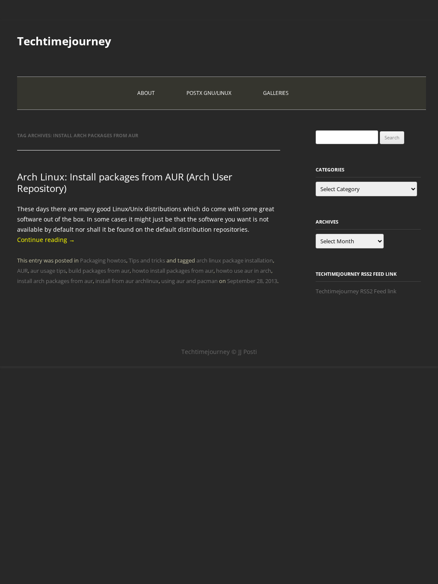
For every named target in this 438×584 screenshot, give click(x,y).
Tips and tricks (147, 260)
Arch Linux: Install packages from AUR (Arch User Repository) (124, 182)
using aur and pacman (189, 281)
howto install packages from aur (172, 270)
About (146, 93)
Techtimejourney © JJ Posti (219, 352)
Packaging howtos (103, 260)
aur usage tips (48, 270)
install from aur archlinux (127, 281)
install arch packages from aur (55, 281)
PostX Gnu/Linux (208, 93)
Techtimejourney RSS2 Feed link (356, 291)
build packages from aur (99, 270)
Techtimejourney (64, 41)
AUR (22, 270)
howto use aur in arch (243, 270)
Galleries (276, 93)
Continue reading (46, 240)
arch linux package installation (234, 260)
